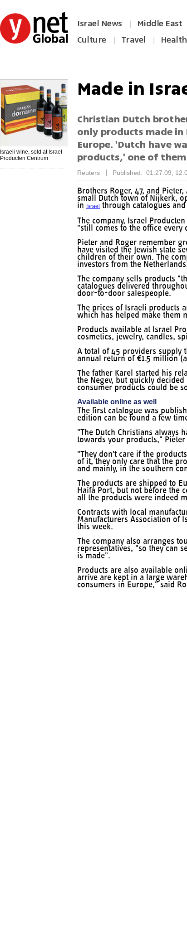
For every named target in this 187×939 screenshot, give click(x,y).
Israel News (99, 23)
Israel (153, 206)
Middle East (159, 23)
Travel (133, 40)
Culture (91, 40)
